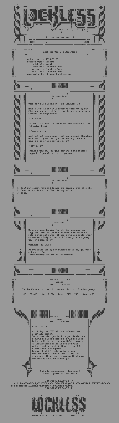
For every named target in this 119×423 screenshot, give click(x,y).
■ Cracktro (35, 119)
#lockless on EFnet (40, 245)
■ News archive (37, 131)
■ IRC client (36, 146)
